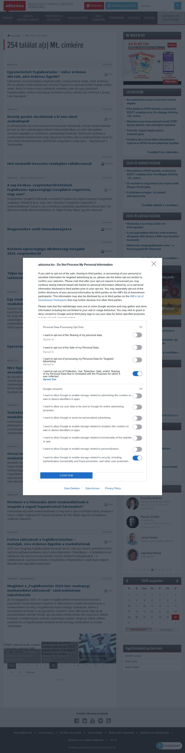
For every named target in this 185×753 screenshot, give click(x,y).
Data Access (92, 488)
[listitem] (92, 327)
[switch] (137, 334)
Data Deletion (72, 488)
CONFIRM (66, 475)
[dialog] (92, 376)
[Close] (155, 264)
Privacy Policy (113, 488)
